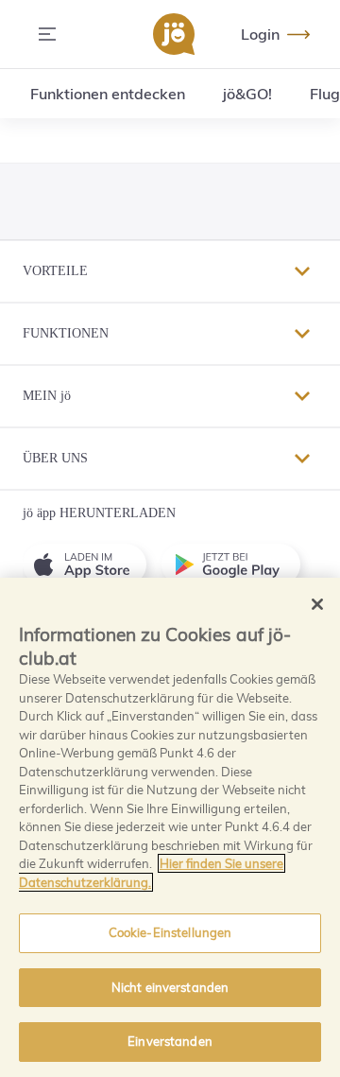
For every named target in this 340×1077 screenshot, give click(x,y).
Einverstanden (170, 1041)
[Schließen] (317, 604)
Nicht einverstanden (170, 987)
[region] (170, 827)
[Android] (238, 564)
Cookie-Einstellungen (170, 932)
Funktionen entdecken (107, 93)
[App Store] (92, 564)
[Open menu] (47, 34)
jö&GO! (247, 93)
